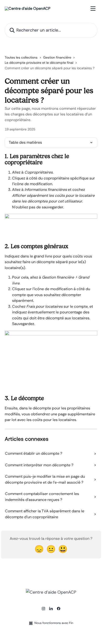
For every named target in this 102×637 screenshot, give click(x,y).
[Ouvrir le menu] (93, 8)
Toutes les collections (21, 57)
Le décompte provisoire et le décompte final (39, 62)
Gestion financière (57, 57)
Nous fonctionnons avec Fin (53, 623)
